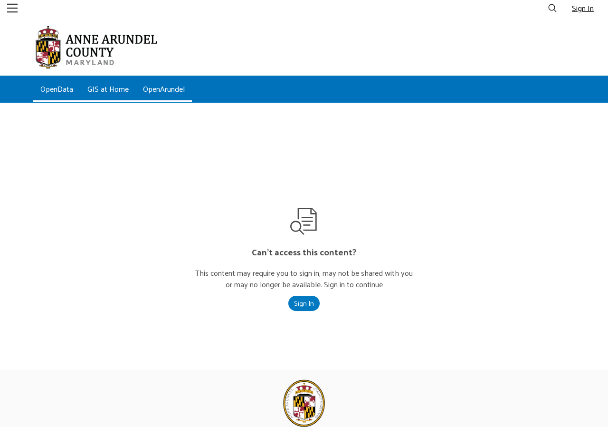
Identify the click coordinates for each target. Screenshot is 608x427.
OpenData (56, 89)
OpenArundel (164, 89)
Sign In (583, 8)
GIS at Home (108, 89)
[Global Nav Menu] (12, 8)
